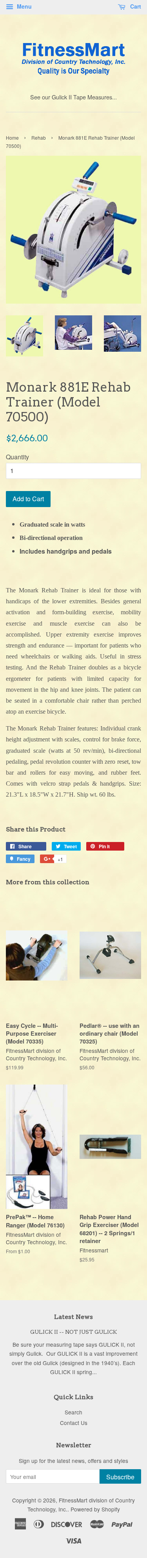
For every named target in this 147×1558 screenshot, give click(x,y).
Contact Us (73, 1423)
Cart (135, 6)
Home (12, 137)
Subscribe (120, 1476)
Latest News (73, 1317)
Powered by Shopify (95, 1509)
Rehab (38, 137)
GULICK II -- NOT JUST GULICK (73, 1332)
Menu (23, 6)
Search (73, 1412)
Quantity (17, 456)
